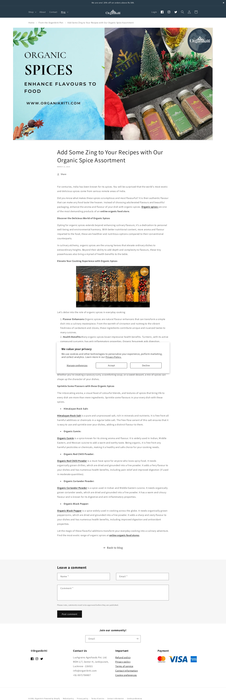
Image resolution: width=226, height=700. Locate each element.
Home (31, 22)
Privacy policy (122, 661)
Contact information (126, 670)
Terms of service (124, 666)
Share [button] (63, 174)
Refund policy (123, 657)
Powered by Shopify (52, 698)
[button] (32, 12)
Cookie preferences (126, 675)
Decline (146, 365)
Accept (111, 365)
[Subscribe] (137, 638)
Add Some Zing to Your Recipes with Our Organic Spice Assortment (100, 22)
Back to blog (115, 547)
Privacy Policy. (113, 357)
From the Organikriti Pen (51, 22)
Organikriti (39, 698)
